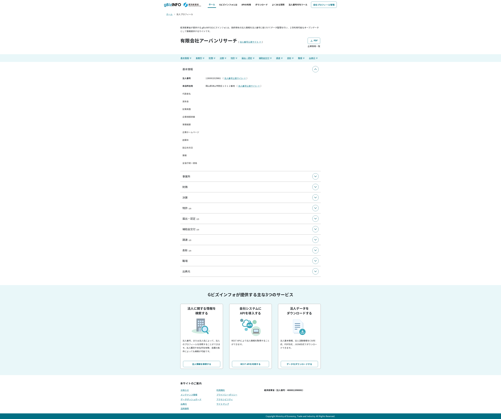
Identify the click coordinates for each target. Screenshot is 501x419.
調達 (278, 58)
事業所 (199, 58)
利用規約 (220, 390)
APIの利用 (246, 4)
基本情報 (185, 58)
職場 (300, 58)
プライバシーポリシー (226, 394)
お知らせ (185, 390)
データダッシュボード (191, 399)
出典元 (312, 58)
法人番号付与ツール (298, 4)
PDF (315, 40)
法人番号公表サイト (249, 41)
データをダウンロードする (299, 364)
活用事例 (185, 408)
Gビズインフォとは (228, 4)
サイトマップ (222, 403)
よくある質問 (278, 4)
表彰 (289, 58)
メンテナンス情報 (189, 394)
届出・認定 (247, 58)
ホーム (212, 4)
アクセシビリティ (224, 399)
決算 (222, 58)
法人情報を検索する (201, 364)
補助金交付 (264, 58)
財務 (211, 58)
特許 (233, 58)
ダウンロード (261, 4)
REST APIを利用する (250, 364)
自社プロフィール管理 (324, 4)
